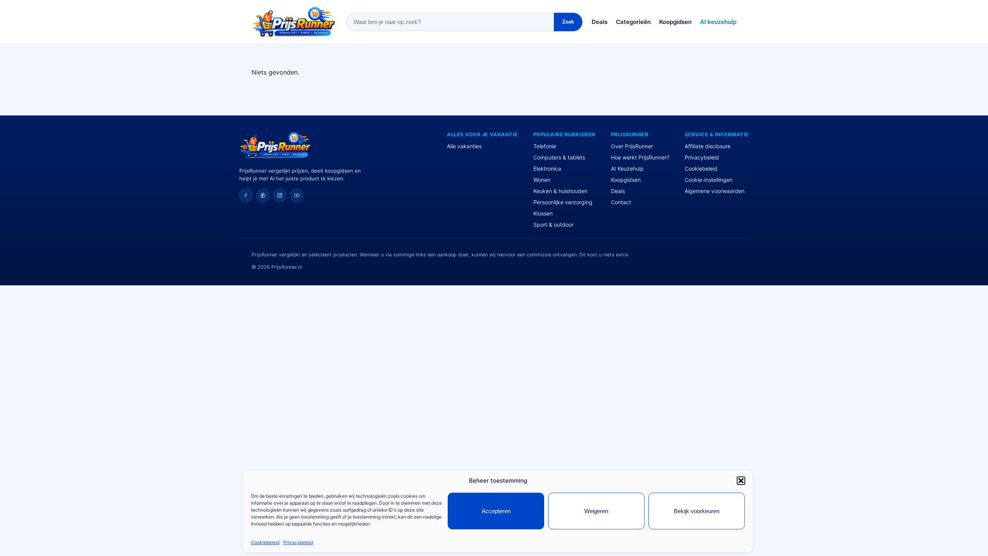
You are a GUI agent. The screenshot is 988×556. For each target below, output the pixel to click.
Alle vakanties (464, 146)
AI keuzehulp (718, 21)
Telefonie (544, 146)
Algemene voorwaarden (714, 191)
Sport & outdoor (553, 224)
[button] (741, 481)
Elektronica (547, 168)
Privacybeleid (298, 542)
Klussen (543, 213)
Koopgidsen (675, 21)
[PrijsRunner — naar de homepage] (294, 22)
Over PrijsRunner (632, 146)
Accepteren (496, 511)
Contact (621, 202)
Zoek (568, 22)
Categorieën (633, 21)
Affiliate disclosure (708, 146)
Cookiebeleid (265, 542)
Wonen (541, 179)
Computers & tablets (559, 157)
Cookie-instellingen (709, 179)
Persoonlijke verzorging (562, 202)
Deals (599, 21)
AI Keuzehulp (627, 168)
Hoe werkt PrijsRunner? (640, 157)
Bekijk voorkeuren (696, 511)
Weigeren (596, 511)
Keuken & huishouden (560, 191)
